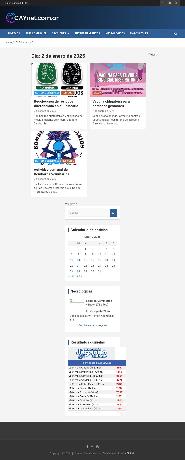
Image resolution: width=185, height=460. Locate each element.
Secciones (59, 33)
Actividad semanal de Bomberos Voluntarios (51, 172)
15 (85, 260)
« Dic (71, 276)
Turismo (67, 93)
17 (99, 260)
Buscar (113, 213)
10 (99, 254)
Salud (97, 93)
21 (78, 265)
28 (78, 271)
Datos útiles (139, 33)
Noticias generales (47, 93)
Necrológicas (115, 33)
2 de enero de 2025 (45, 110)
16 (92, 260)
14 (78, 260)
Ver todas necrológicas (93, 325)
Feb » (79, 276)
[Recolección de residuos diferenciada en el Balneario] (59, 80)
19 (113, 260)
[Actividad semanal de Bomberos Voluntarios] (59, 148)
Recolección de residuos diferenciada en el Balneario (56, 103)
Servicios (68, 161)
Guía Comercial (36, 33)
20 (71, 265)
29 (85, 271)
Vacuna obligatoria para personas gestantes (111, 103)
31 (99, 271)
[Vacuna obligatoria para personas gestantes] (118, 80)
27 (71, 271)
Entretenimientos (87, 33)
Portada (14, 33)
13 (71, 260)
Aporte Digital (126, 453)
